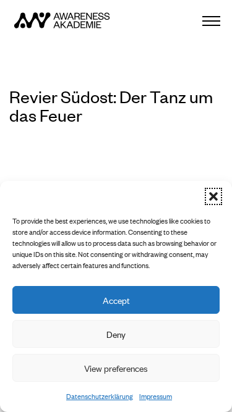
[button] (213, 196)
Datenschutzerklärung (99, 395)
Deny (116, 333)
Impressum (155, 395)
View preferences (116, 367)
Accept (116, 299)
